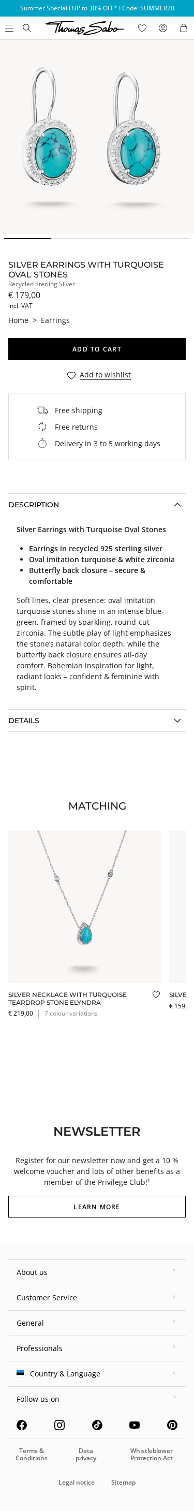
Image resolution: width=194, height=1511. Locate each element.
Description (33, 504)
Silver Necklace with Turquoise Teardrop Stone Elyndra (67, 998)
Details (23, 720)
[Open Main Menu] (8, 28)
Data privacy (86, 1454)
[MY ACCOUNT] (163, 28)
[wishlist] (142, 28)
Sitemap (123, 1482)
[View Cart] (183, 28)
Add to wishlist (105, 375)
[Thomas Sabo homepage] (27, 28)
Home (18, 320)
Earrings (55, 320)
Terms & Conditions (32, 1454)
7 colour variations (71, 1013)
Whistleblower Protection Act (151, 1454)
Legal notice (76, 1482)
